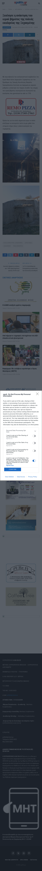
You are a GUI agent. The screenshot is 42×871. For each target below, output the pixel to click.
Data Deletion (9, 477)
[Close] (38, 394)
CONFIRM (12, 469)
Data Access (21, 477)
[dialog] (21, 436)
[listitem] (21, 431)
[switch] (34, 436)
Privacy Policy (32, 477)
